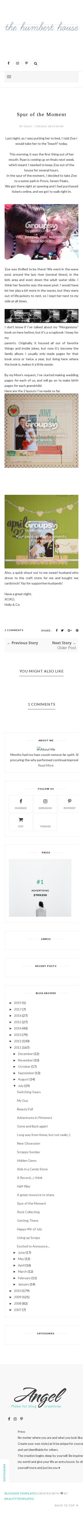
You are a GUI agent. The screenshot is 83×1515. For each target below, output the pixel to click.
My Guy (22, 1100)
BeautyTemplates (19, 1498)
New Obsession (28, 1143)
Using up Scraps (28, 1238)
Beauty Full (25, 1109)
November (25, 1060)
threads (45, 826)
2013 (17, 1035)
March (22, 1271)
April (21, 1265)
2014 (17, 1028)
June (21, 1252)
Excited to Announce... (33, 1246)
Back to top (65, 1505)
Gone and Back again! (32, 1126)
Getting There (27, 1220)
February (24, 1278)
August (23, 1079)
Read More (46, 765)
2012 (17, 1041)
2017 (17, 1009)
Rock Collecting (28, 1212)
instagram (45, 808)
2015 (17, 1022)
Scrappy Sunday (28, 1152)
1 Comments (14, 630)
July (21, 1086)
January (23, 1284)
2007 (17, 1310)
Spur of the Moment (31, 1203)
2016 (17, 1015)
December (25, 1054)
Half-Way (23, 1186)
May (21, 1259)
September (26, 1073)
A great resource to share (35, 1195)
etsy (21, 826)
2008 (17, 1303)
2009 (17, 1297)
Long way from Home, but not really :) (43, 1135)
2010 (17, 1291)
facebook (21, 808)
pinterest (69, 808)
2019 (17, 1003)
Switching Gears (29, 1092)
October (24, 1066)
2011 (17, 1047)
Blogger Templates (21, 1493)
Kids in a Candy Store (32, 1169)
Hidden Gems (27, 1160)
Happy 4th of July (29, 1229)
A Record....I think (29, 1178)
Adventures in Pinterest (34, 1118)
